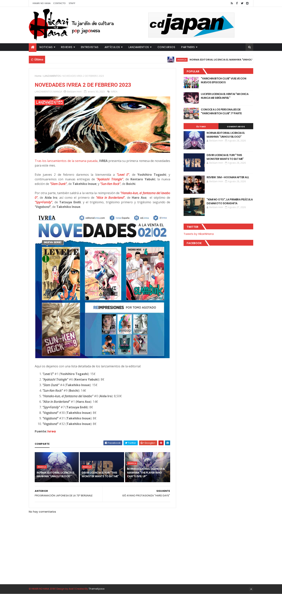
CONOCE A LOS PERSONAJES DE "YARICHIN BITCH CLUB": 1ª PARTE (221, 111)
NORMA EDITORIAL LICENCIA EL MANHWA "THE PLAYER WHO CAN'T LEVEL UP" (146, 472)
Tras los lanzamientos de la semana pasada (66, 161)
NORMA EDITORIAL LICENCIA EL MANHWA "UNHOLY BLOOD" (211, 59)
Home (38, 76)
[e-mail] (247, 3)
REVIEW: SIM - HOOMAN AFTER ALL (228, 177)
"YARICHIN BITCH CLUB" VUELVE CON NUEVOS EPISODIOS (223, 80)
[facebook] (237, 3)
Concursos (166, 47)
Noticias (46, 47)
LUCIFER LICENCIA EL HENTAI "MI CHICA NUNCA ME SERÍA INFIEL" (224, 96)
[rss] (232, 3)
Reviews (67, 47)
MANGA (57, 91)
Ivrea (51, 431)
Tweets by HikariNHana (199, 234)
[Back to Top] (251, 589)
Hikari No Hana (41, 3)
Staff (72, 3)
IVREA (114, 91)
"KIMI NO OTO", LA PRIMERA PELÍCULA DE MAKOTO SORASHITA (230, 201)
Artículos (112, 47)
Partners (188, 47)
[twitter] (242, 3)
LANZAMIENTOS (52, 76)
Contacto (59, 3)
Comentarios (236, 126)
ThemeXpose (96, 588)
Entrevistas (90, 47)
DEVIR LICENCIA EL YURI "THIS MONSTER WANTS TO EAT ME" (100, 474)
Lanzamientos (139, 47)
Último (201, 126)
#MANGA (166, 59)
